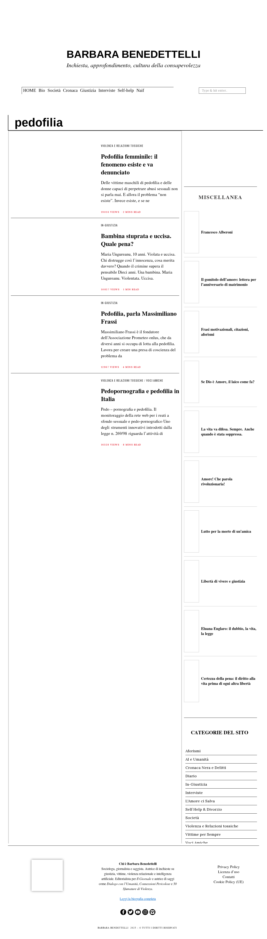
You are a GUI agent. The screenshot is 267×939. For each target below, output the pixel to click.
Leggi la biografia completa (138, 898)
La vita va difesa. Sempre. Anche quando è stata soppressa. (227, 431)
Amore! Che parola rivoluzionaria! (216, 481)
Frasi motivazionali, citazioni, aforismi (225, 332)
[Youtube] (138, 912)
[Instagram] (145, 912)
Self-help (126, 90)
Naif (140, 90)
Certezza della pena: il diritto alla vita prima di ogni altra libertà (228, 681)
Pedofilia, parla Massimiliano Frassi (139, 317)
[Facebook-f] (123, 912)
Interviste (106, 90)
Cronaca (70, 90)
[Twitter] (131, 912)
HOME (29, 90)
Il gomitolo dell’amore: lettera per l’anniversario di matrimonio (228, 282)
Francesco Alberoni (217, 232)
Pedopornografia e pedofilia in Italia (140, 394)
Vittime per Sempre (203, 834)
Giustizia (88, 90)
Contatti (229, 876)
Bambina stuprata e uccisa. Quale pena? (136, 239)
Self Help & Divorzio (203, 809)
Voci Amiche (154, 380)
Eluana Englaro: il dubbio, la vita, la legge (228, 631)
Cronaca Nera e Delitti (205, 767)
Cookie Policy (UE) (229, 881)
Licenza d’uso (228, 871)
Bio (42, 90)
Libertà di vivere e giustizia (223, 581)
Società (54, 90)
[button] (241, 90)
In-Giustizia (109, 225)
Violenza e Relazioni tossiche (122, 145)
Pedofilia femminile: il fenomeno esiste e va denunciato (129, 164)
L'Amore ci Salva (200, 801)
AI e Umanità (197, 759)
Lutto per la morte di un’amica (226, 531)
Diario (191, 776)
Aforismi (193, 750)
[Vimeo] (152, 912)
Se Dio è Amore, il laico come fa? (227, 381)
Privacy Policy (229, 866)
